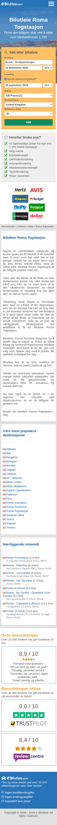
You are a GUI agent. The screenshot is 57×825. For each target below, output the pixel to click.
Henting (8, 57)
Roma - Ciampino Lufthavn (22, 603)
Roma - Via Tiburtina (18, 580)
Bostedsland (11, 100)
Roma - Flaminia (16, 565)
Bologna (11, 461)
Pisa (8, 498)
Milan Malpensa (15, 486)
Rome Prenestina (16, 557)
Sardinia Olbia (14, 515)
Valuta (7, 91)
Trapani (10, 523)
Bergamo (11, 457)
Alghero (10, 449)
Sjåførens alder (12, 109)
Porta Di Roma (15, 588)
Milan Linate (13, 482)
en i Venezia (13, 478)
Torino (9, 519)
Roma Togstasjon (16, 511)
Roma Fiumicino (16, 506)
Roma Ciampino (16, 502)
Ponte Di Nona (15, 611)
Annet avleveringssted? (22, 79)
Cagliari (10, 469)
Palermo (11, 494)
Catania (10, 473)
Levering (9, 74)
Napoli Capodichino (18, 490)
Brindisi (10, 465)
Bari (8, 453)
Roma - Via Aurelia (17, 573)
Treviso (10, 527)
